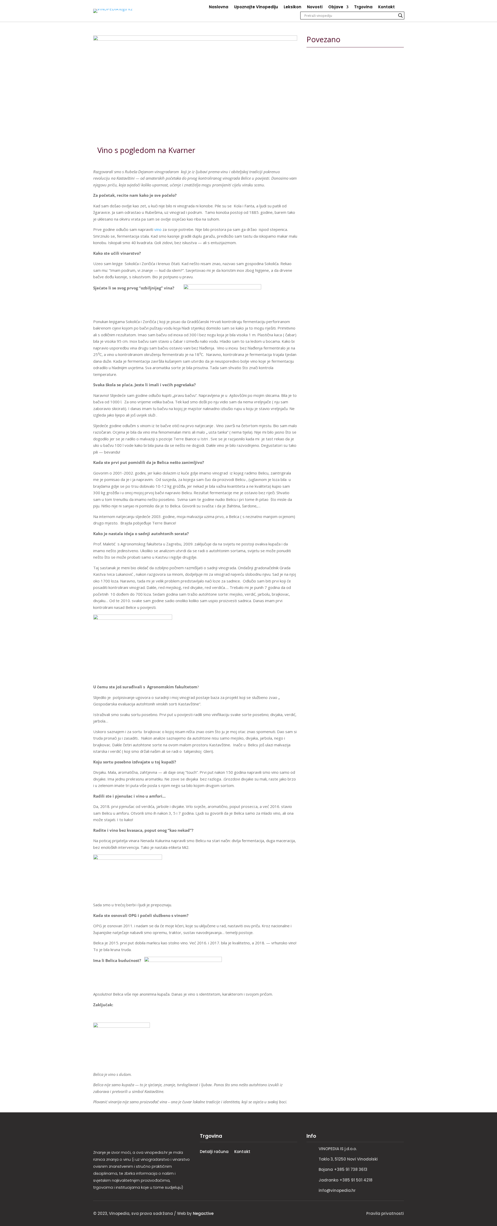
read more (322, 112)
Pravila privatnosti (385, 1213)
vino (158, 229)
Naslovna (218, 7)
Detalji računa (214, 1151)
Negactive (203, 1213)
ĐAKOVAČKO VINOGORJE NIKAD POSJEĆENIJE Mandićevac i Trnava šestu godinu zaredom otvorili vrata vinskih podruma (354, 180)
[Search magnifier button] (400, 15)
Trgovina (363, 7)
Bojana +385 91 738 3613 (343, 1169)
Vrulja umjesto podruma (341, 73)
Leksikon (292, 7)
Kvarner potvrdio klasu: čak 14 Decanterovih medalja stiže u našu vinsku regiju (354, 272)
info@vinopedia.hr (337, 1190)
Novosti (315, 7)
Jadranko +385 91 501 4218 (345, 1180)
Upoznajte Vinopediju (256, 7)
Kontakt (386, 7)
